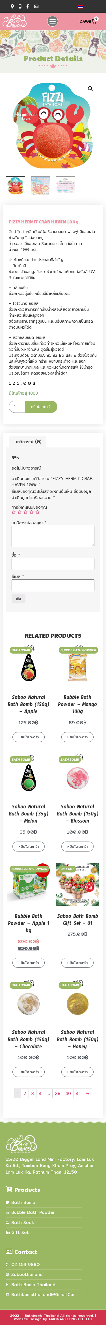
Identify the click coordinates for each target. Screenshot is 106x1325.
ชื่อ (16, 555)
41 (78, 1093)
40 (68, 1093)
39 (57, 1093)
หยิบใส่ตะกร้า (41, 406)
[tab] (28, 441)
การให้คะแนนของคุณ (29, 507)
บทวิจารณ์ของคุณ (29, 523)
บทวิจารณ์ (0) (27, 441)
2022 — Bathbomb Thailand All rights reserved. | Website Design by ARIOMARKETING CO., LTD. (53, 1317)
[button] (52, 21)
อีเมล (18, 576)
